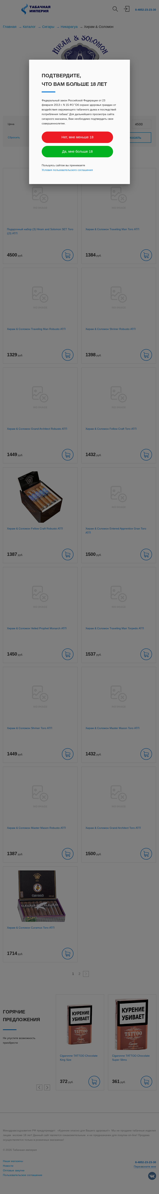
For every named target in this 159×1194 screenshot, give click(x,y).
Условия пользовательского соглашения (67, 169)
